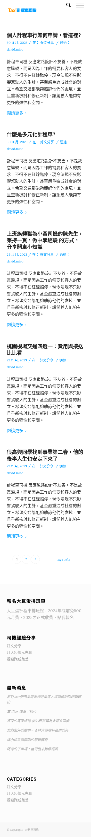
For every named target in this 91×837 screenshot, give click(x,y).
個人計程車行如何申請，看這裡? (44, 35)
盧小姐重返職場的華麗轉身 (27, 739)
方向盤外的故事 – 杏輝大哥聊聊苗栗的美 (37, 730)
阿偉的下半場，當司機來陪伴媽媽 (32, 749)
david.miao (15, 49)
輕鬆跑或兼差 (18, 659)
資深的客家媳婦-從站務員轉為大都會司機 (38, 720)
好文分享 (47, 42)
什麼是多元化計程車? (31, 134)
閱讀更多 (15, 113)
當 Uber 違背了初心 (21, 711)
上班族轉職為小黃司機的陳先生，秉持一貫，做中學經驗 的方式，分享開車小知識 (45, 240)
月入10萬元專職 (19, 652)
